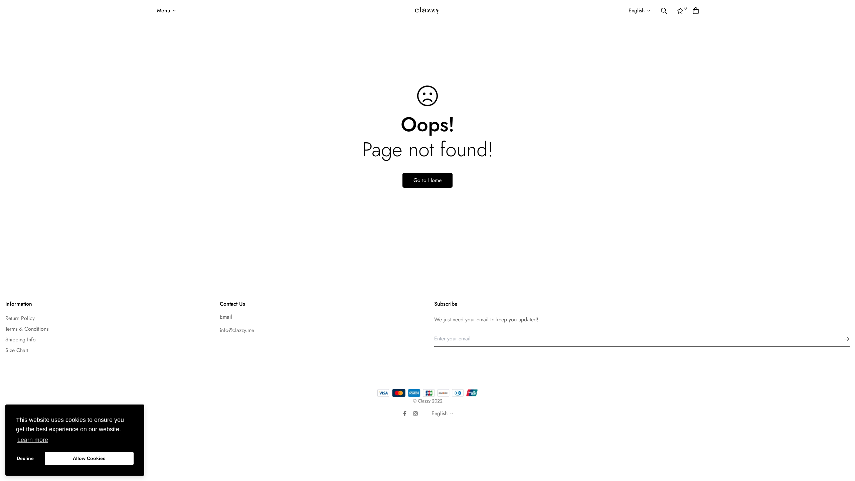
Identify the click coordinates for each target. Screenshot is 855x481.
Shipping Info (20, 339)
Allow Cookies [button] (89, 458)
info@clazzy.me (237, 330)
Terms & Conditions (26, 329)
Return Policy (20, 318)
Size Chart (16, 350)
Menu (163, 10)
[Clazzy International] (427, 11)
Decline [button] (25, 458)
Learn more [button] (32, 440)
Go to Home (427, 180)
